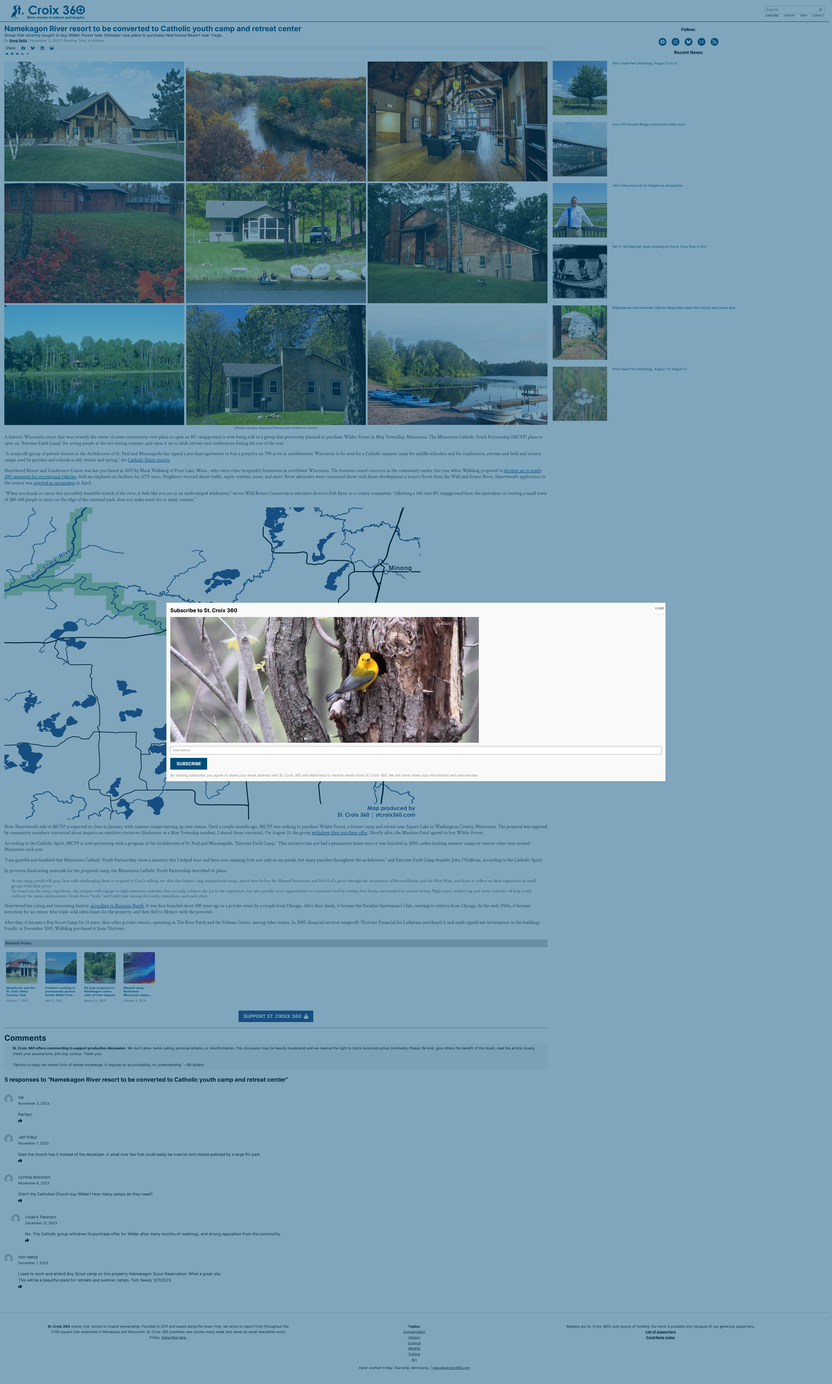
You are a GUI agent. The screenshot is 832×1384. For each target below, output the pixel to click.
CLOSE (659, 608)
